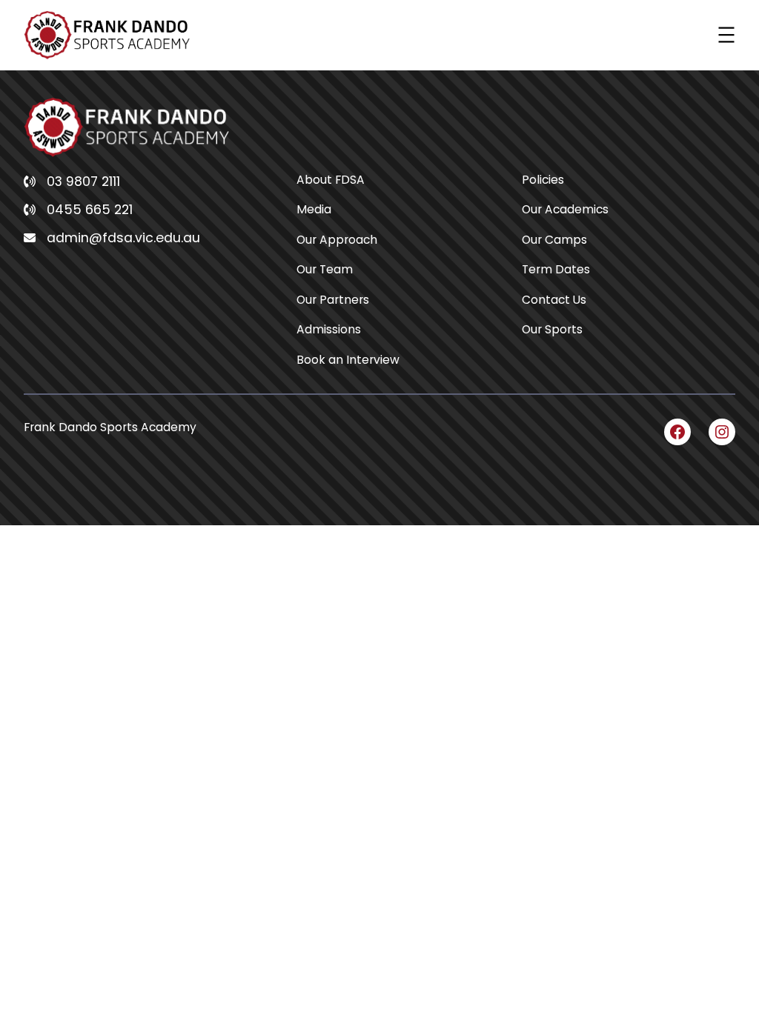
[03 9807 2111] (72, 181)
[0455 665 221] (78, 209)
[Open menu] (726, 34)
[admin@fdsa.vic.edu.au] (112, 237)
